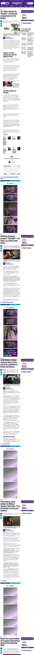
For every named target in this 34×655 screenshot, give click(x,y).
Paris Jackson (5, 513)
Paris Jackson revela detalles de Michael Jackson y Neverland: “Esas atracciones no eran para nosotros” (10, 209)
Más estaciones (22, 0)
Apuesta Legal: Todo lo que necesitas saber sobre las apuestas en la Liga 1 (30, 44)
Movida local (12, 6)
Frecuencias (31, 6)
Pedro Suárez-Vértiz (10, 302)
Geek (16, 6)
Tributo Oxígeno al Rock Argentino (10, 353)
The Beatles (12, 41)
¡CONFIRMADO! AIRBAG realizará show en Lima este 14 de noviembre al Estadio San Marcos (10, 197)
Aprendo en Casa (11, 0)
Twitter (16, 180)
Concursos (20, 6)
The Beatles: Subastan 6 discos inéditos (14, 139)
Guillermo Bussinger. (13, 281)
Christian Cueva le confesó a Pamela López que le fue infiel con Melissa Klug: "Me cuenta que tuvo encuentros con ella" (30, 34)
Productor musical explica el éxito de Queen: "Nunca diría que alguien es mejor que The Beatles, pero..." (14, 151)
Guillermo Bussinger (15, 246)
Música (2, 6)
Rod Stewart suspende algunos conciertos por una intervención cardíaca (10, 220)
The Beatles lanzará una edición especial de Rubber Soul (10, 631)
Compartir (6, 180)
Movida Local (4, 136)
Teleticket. (4, 373)
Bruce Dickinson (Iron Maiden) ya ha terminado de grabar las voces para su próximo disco (10, 494)
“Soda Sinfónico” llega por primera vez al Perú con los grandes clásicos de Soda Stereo (10, 229)
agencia (2, 178)
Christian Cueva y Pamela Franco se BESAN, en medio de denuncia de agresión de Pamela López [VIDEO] (30, 48)
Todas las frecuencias (27, 20)
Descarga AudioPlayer (16, 0)
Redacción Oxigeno (8, 37)
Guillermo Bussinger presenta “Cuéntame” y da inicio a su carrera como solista (10, 189)
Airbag (15, 427)
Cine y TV (6, 6)
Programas (25, 6)
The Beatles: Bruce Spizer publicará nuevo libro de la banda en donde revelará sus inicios (5, 151)
